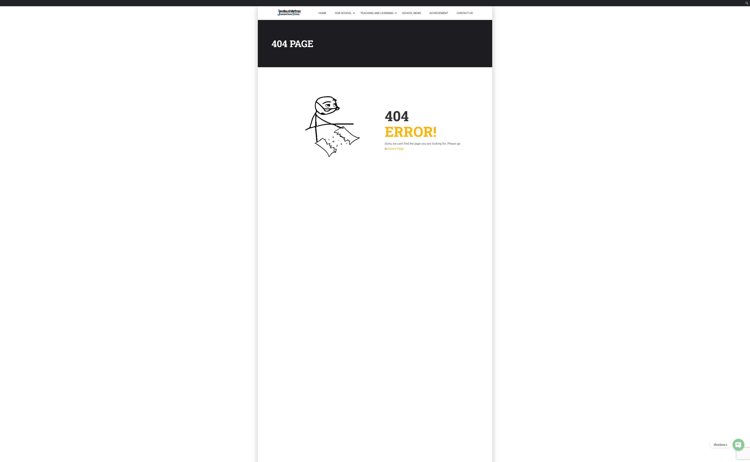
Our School (343, 13)
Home (322, 13)
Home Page (396, 148)
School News (411, 13)
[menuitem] (747, 3)
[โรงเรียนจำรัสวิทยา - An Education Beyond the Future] (289, 13)
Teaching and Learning (377, 13)
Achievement (438, 13)
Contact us (465, 13)
